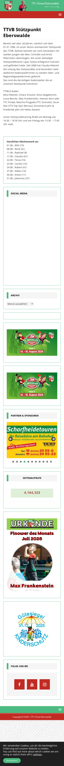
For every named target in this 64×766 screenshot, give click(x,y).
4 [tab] (24, 462)
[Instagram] (45, 684)
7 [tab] (36, 462)
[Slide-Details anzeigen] (32, 440)
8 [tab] (40, 462)
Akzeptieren (11, 760)
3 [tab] (21, 462)
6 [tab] (32, 462)
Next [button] (53, 439)
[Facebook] (19, 684)
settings (37, 754)
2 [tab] (17, 462)
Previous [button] (10, 439)
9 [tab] (43, 462)
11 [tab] (51, 462)
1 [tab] (13, 462)
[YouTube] (32, 684)
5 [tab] (28, 462)
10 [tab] (47, 462)
